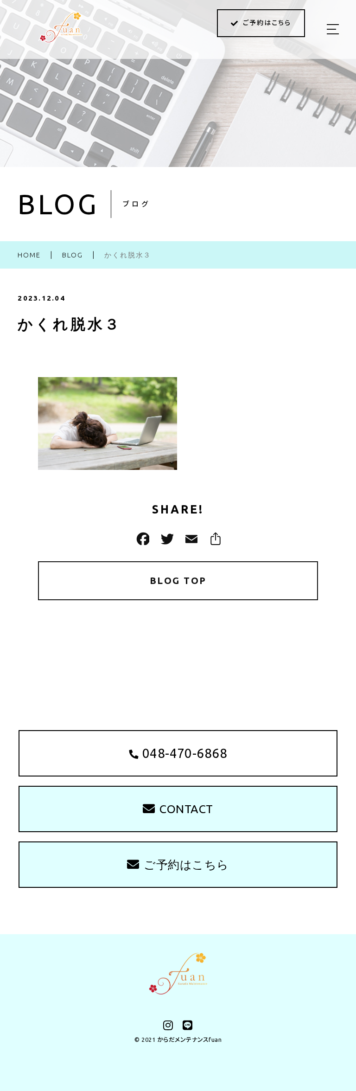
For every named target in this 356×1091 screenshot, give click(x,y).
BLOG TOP (178, 580)
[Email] (190, 538)
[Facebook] (141, 538)
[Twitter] (166, 538)
